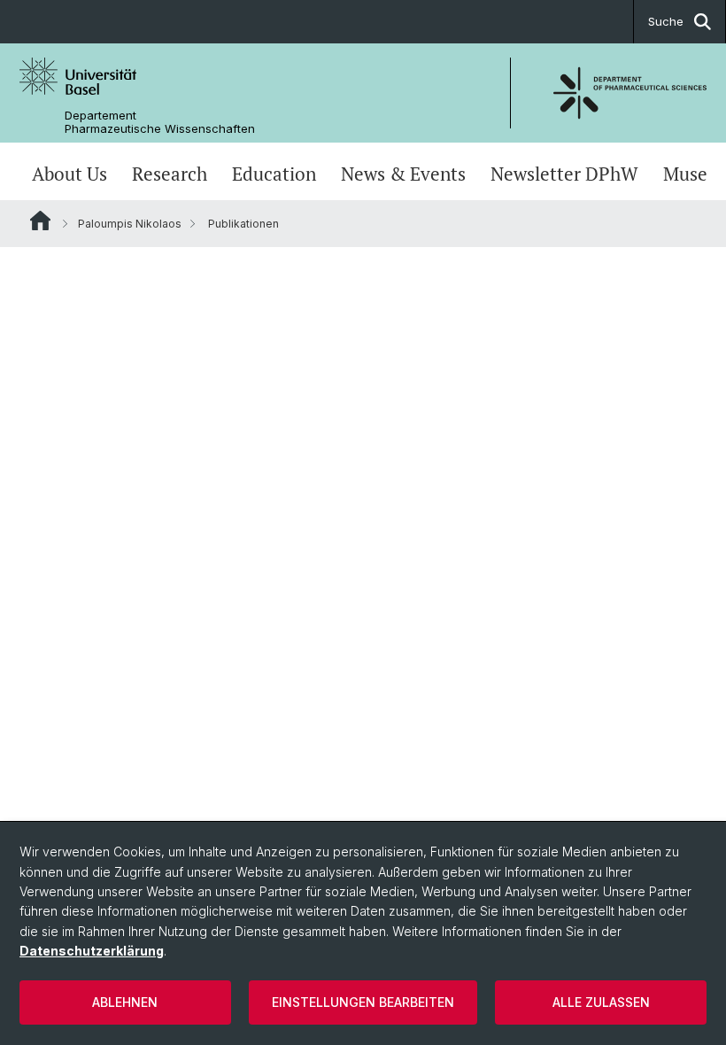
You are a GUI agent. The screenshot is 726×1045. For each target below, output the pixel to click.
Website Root (40, 220)
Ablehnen (125, 1002)
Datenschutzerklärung (91, 950)
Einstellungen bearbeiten (363, 1002)
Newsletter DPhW (564, 173)
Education (274, 173)
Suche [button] (666, 21)
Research (169, 173)
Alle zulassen (601, 1002)
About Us (69, 173)
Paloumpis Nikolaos (130, 223)
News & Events (403, 173)
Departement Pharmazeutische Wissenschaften (160, 122)
